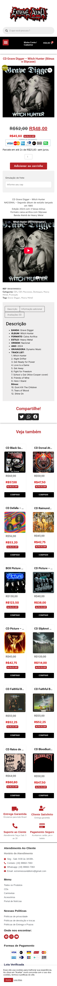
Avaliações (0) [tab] (14, 314)
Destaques (37, 292)
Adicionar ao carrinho (28, 166)
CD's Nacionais (25, 292)
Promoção (13, 295)
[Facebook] (6, 936)
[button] (6, 42)
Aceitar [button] (8, 980)
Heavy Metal (27, 298)
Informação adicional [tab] (31, 309)
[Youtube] (16, 936)
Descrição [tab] (12, 309)
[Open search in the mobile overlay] (28, 30)
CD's (15, 292)
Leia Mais (18, 980)
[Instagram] (11, 936)
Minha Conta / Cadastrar (30, 43)
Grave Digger (14, 298)
